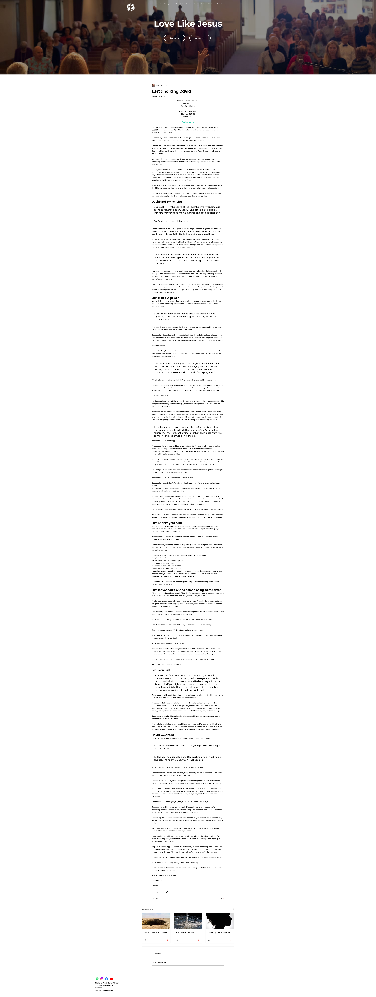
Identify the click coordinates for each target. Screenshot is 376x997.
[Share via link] (167, 892)
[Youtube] (111, 979)
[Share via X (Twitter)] (157, 892)
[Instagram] (102, 979)
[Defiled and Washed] (188, 921)
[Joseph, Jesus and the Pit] (156, 921)
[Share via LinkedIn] (162, 892)
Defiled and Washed (185, 932)
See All (232, 909)
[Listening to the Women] (220, 921)
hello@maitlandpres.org (104, 990)
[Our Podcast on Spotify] (97, 979)
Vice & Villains (157, 880)
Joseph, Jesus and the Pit (156, 932)
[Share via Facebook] (153, 892)
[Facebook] (107, 979)
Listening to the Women (219, 932)
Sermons (155, 885)
